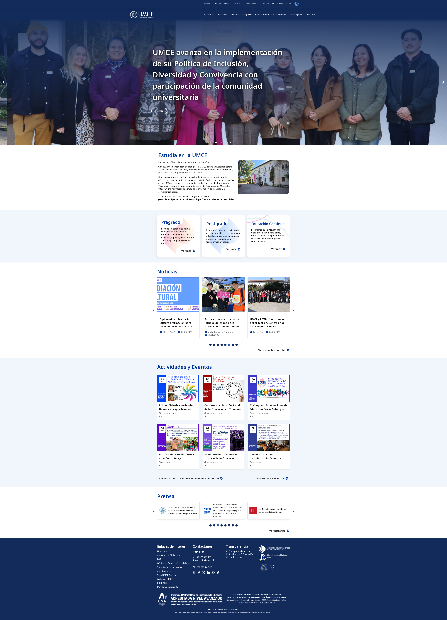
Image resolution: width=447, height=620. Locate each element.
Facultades (206, 4)
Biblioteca (265, 4)
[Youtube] (213, 572)
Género (288, 4)
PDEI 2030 (162, 583)
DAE (273, 4)
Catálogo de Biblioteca (168, 555)
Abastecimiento (165, 571)
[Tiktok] (218, 572)
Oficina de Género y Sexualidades (173, 563)
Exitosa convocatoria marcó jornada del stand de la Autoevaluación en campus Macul (211, 74)
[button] (223, 82)
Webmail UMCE (165, 579)
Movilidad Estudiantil (167, 586)
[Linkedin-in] (208, 572)
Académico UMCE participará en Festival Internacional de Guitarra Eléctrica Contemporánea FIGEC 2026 (268, 323)
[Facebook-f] (198, 572)
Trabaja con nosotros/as (169, 567)
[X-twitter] (203, 572)
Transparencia (251, 4)
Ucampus (162, 551)
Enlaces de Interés (222, 4)
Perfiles (237, 4)
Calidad (280, 4)
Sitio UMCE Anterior (167, 575)
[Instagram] (194, 572)
